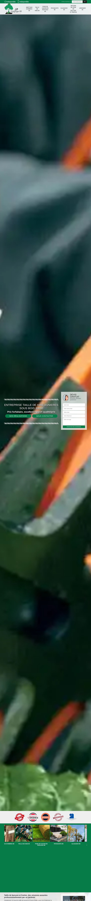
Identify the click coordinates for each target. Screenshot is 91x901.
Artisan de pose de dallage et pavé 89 (73, 9)
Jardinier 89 (82, 8)
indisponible (11, 2)
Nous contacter (44, 416)
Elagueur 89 (64, 8)
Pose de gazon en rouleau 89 (45, 9)
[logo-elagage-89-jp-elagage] (13, 9)
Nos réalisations (18, 416)
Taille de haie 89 (37, 9)
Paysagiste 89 (54, 8)
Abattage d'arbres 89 (29, 9)
